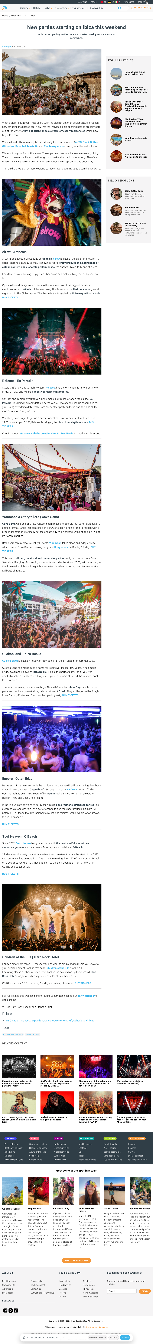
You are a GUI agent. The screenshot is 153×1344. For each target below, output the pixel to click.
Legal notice (7, 1293)
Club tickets (32, 1034)
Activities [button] (110, 1138)
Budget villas (60, 1144)
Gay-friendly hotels (38, 1144)
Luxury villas (59, 1156)
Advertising (7, 1289)
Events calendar (135, 1156)
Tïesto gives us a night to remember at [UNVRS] (130, 1082)
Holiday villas (65, 1285)
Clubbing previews (13, 1034)
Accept (125, 1337)
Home (5, 15)
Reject (113, 1337)
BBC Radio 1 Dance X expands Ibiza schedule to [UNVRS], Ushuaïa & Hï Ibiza (50, 1020)
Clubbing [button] (24, 8)
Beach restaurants (87, 1159)
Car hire (131, 1152)
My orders (129, 2)
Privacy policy (37, 1281)
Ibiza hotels (64, 1281)
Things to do (89, 1289)
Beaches (132, 1148)
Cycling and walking (113, 1159)
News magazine (90, 1293)
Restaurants (89, 1285)
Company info (8, 1285)
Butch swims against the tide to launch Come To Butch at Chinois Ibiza (19, 1119)
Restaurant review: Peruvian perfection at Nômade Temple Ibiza (136, 89)
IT (120, 2)
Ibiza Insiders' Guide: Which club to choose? (136, 155)
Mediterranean (85, 1144)
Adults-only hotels (37, 1152)
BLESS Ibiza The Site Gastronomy (135, 224)
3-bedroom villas (61, 1148)
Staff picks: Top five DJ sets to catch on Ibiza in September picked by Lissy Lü (56, 1083)
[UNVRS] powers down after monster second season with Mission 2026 (131, 1119)
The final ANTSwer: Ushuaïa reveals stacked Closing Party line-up (136, 122)
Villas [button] (47, 8)
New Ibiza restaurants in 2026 (136, 139)
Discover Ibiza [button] (97, 8)
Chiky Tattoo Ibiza (134, 191)
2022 (25, 15)
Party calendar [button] (141, 8)
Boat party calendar (13, 1148)
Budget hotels (35, 1159)
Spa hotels (34, 1156)
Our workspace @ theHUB (43, 1293)
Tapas (81, 1156)
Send (145, 1291)
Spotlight (7, 46)
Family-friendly (110, 1144)
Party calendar (11, 1144)
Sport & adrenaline (112, 1152)
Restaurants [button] (61, 8)
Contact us (36, 1289)
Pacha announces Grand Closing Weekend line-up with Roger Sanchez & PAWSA (136, 106)
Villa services (60, 1159)
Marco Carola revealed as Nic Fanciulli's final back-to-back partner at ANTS (17, 1083)
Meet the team (9, 1281)
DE (112, 2)
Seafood (83, 1148)
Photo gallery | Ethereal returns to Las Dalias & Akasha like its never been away (95, 1083)
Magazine (82, 2)
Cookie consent (38, 1285)
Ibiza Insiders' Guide (13, 1159)
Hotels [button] (36, 8)
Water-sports (110, 1148)
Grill (80, 1152)
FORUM (94, 2)
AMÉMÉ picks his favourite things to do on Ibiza (54, 1118)
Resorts (131, 1144)
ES (105, 2)
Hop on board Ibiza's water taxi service (135, 73)
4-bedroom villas (61, 1152)
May (33, 15)
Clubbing (87, 1281)
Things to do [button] (78, 8)
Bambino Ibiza (132, 207)
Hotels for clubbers (38, 1148)
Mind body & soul (111, 1156)
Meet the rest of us (76, 1260)
